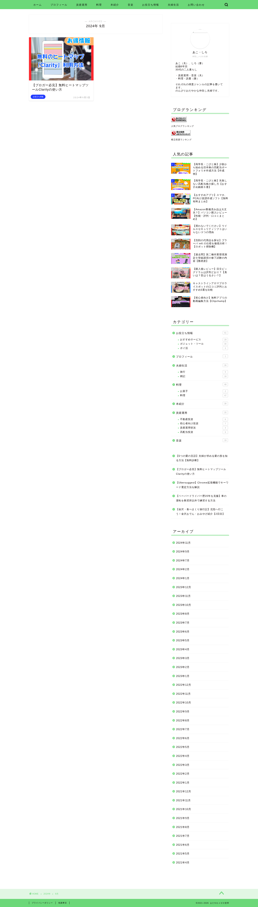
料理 (99, 4)
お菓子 (203, 391)
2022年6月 (183, 738)
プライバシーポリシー (42, 903)
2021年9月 (183, 818)
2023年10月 (183, 604)
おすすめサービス (203, 339)
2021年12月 (183, 791)
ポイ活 (203, 348)
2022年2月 (183, 773)
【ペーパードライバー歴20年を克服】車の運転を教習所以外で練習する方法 (201, 498)
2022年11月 (183, 693)
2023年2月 (183, 667)
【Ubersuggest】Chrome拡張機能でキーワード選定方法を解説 (202, 485)
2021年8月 (183, 827)
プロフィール (59, 4)
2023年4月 (183, 649)
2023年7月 (183, 622)
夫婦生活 (173, 4)
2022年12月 (183, 684)
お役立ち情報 (150, 4)
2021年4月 (183, 862)
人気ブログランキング (182, 126)
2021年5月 (183, 853)
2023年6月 (183, 631)
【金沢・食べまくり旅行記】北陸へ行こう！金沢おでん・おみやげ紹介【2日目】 (200, 511)
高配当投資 (203, 432)
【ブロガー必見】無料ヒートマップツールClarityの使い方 (201, 471)
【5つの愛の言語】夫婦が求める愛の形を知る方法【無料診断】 (202, 458)
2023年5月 (183, 640)
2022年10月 (183, 702)
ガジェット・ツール (203, 343)
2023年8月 (183, 613)
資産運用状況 (203, 427)
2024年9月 (183, 551)
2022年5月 (183, 746)
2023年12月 (183, 587)
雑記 (203, 376)
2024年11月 (183, 542)
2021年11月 (183, 800)
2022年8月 (183, 720)
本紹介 (115, 4)
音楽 (130, 4)
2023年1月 (183, 675)
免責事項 (62, 903)
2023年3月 (183, 658)
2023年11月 (183, 595)
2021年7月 (183, 835)
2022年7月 (183, 729)
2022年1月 (183, 782)
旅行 (203, 372)
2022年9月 (183, 711)
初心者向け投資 (203, 423)
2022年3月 (183, 764)
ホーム (37, 4)
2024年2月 (183, 569)
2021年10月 (183, 809)
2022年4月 (183, 755)
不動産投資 (203, 419)
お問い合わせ (196, 4)
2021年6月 (183, 844)
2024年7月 (183, 560)
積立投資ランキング (181, 139)
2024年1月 (183, 578)
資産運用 (81, 4)
